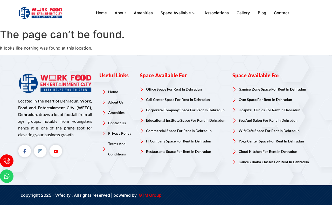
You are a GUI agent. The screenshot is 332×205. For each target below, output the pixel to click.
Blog (262, 12)
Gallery (243, 12)
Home (101, 12)
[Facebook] (24, 151)
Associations (216, 12)
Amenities (143, 12)
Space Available (176, 12)
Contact (281, 12)
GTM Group (150, 195)
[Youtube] (55, 151)
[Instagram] (40, 151)
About (120, 12)
